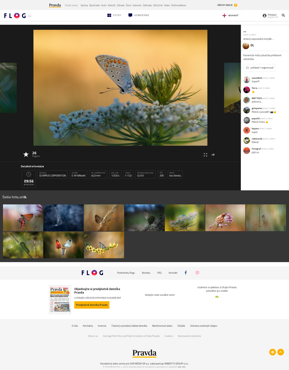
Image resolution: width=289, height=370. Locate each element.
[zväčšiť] (205, 154)
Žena (128, 5)
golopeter (257, 108)
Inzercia (102, 326)
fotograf (256, 148)
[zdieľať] (213, 154)
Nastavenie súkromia (189, 336)
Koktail (111, 5)
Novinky (146, 272)
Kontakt (173, 272)
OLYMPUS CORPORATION (52, 174)
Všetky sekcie (225, 5)
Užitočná (158, 5)
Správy (84, 5)
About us (93, 336)
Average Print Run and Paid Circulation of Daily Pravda (131, 336)
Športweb (94, 5)
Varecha (137, 5)
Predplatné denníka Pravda (92, 305)
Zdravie (121, 5)
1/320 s (115, 174)
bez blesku (175, 174)
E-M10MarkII (78, 174)
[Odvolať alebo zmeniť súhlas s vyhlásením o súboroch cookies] (272, 352)
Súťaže (181, 326)
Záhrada (147, 5)
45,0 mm (98, 174)
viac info (181, 366)
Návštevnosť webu (162, 326)
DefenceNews (178, 5)
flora (254, 88)
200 (162, 174)
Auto (104, 5)
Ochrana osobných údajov (203, 326)
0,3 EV (145, 174)
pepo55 (256, 118)
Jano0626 (257, 78)
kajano (255, 128)
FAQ (159, 272)
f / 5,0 (128, 174)
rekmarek (257, 138)
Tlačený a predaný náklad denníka (129, 326)
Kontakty (88, 326)
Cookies (169, 336)
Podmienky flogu (126, 272)
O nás (75, 326)
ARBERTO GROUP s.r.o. (176, 363)
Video (167, 5)
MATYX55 (257, 98)
